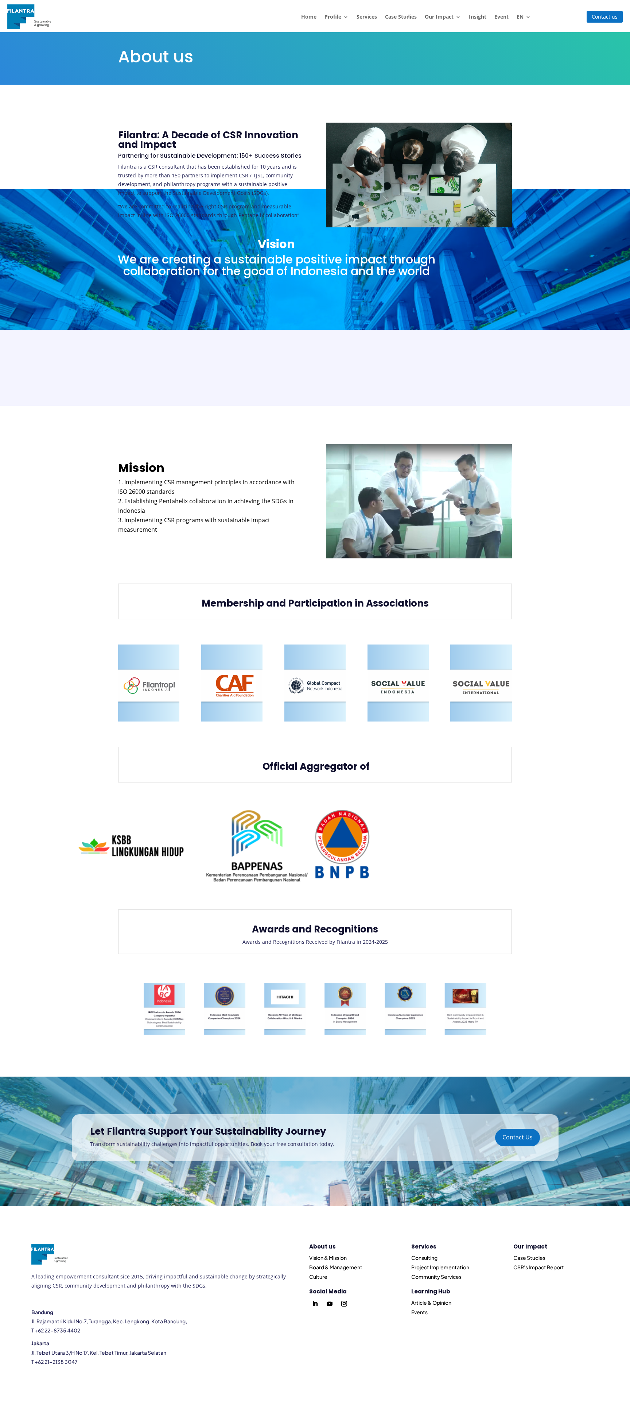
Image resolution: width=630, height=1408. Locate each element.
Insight (477, 16)
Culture (318, 1276)
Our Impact (439, 16)
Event (501, 16)
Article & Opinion (431, 1302)
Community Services (436, 1276)
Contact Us (517, 1137)
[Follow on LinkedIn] (315, 1303)
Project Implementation (440, 1267)
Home (308, 16)
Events (419, 1312)
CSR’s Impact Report (538, 1267)
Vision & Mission (328, 1257)
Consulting (424, 1257)
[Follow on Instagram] (344, 1303)
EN (520, 16)
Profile (332, 16)
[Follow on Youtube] (329, 1303)
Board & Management (335, 1267)
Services (367, 16)
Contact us (605, 16)
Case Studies (401, 16)
